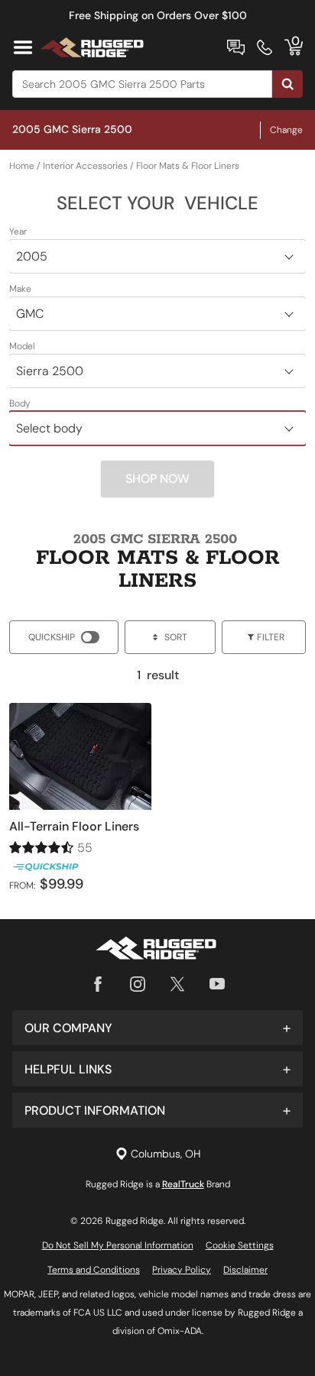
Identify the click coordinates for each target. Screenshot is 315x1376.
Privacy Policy (181, 1270)
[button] (157, 1027)
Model (22, 346)
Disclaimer (245, 1270)
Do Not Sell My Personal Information (117, 1245)
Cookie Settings (240, 1245)
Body (20, 403)
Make (20, 289)
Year (18, 231)
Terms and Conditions (93, 1270)
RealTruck (183, 1184)
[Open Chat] (236, 47)
